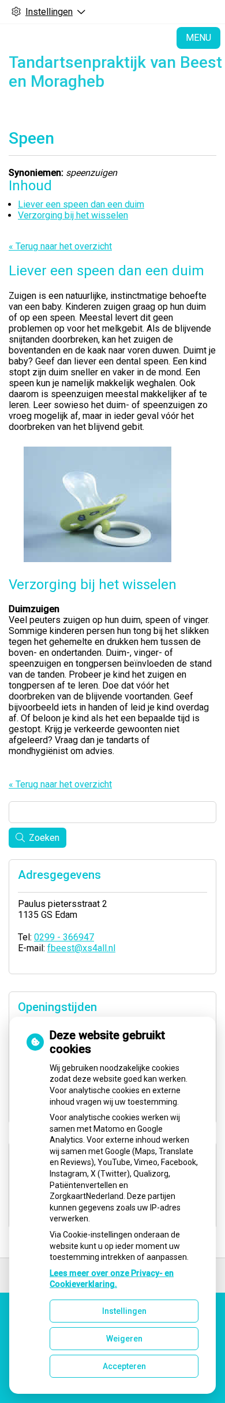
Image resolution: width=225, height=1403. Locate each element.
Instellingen (124, 1311)
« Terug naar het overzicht (60, 246)
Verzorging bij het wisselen (73, 215)
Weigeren (124, 1338)
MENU (198, 37)
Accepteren (124, 1366)
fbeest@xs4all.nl (81, 948)
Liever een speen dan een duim (81, 204)
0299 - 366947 (64, 937)
